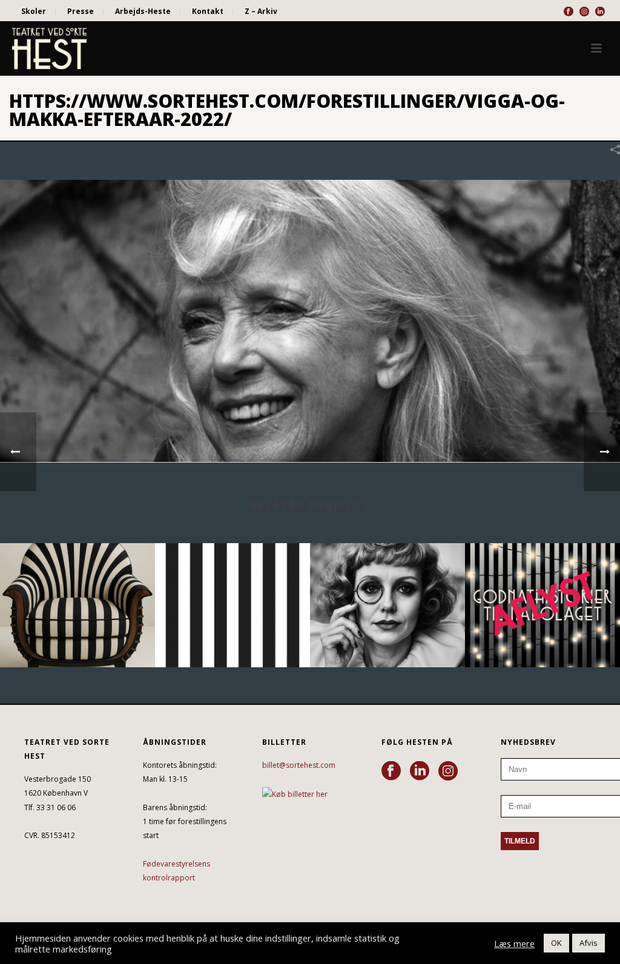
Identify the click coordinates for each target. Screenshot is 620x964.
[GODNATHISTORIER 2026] (542, 590)
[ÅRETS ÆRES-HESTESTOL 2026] (77, 590)
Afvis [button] (588, 942)
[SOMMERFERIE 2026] (232, 590)
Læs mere (514, 943)
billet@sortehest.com (298, 765)
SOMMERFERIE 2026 (232, 635)
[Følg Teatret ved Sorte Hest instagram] (448, 771)
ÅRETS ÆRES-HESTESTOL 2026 (78, 635)
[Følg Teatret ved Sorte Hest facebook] (391, 771)
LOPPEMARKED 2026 (387, 635)
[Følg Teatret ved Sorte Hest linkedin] (419, 771)
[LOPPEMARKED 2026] (387, 590)
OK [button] (556, 942)
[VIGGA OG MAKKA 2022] (310, 320)
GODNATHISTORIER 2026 (543, 635)
